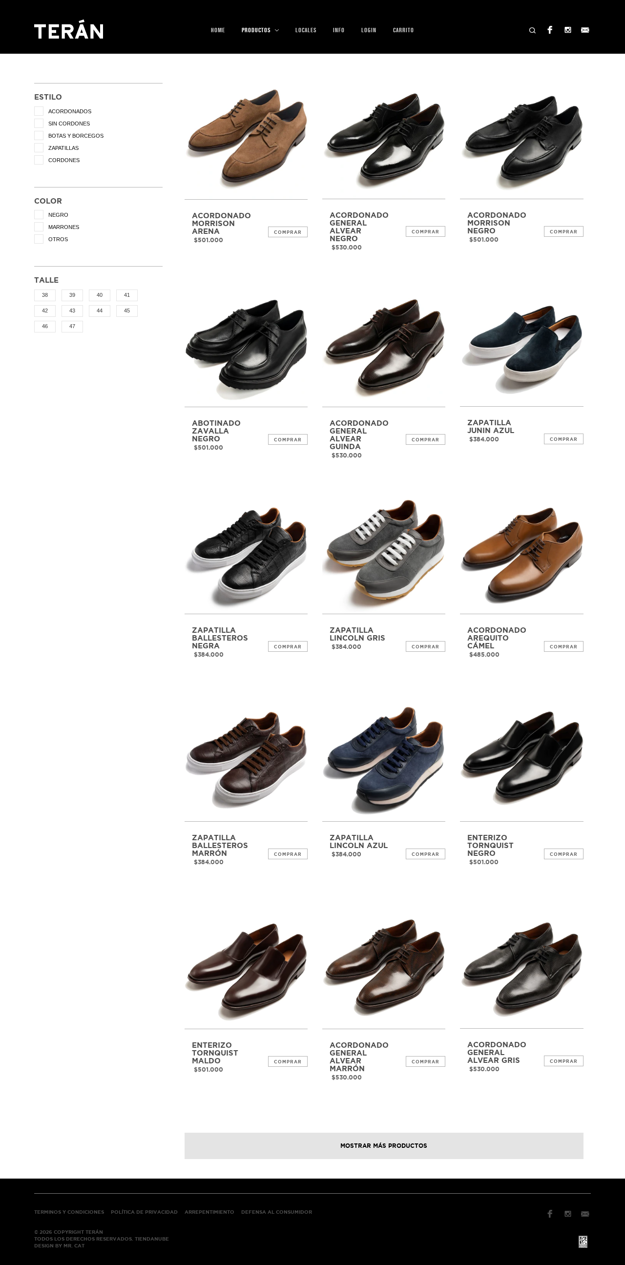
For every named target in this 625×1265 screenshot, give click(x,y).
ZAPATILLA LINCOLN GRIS (357, 634)
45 (127, 310)
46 (45, 326)
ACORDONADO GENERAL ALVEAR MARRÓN (359, 1057)
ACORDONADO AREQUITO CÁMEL (496, 638)
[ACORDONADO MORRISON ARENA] (246, 137)
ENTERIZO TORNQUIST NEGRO (490, 845)
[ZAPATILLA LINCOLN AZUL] (383, 759)
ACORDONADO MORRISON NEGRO (496, 223)
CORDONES (64, 160)
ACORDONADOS (69, 111)
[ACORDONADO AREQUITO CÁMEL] (521, 552)
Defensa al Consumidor (276, 1212)
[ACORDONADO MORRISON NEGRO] (521, 137)
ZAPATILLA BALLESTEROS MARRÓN (220, 845)
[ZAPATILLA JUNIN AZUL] (521, 344)
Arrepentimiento (209, 1212)
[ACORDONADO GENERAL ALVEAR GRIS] (521, 967)
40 (100, 295)
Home (218, 30)
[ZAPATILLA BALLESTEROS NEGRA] (246, 552)
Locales (305, 30)
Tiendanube (152, 1239)
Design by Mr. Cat (59, 1245)
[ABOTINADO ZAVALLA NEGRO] (246, 345)
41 (127, 295)
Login (368, 30)
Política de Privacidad (144, 1212)
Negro (58, 215)
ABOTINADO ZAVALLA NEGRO (216, 431)
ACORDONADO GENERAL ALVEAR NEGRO (359, 227)
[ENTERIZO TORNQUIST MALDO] (246, 967)
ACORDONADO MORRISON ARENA (221, 223)
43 (72, 310)
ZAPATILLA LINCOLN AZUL (359, 842)
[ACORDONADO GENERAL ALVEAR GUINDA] (383, 345)
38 (45, 295)
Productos (257, 30)
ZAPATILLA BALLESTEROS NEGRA (220, 638)
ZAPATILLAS (63, 148)
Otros (58, 239)
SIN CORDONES (69, 123)
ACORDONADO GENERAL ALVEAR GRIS (496, 1052)
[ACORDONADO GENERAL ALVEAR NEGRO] (383, 137)
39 (72, 295)
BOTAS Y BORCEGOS (76, 136)
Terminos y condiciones (69, 1212)
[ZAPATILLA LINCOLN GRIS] (383, 552)
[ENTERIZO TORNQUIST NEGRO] (521, 759)
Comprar (288, 232)
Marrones (63, 227)
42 (45, 310)
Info (339, 30)
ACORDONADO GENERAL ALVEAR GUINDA (359, 435)
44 (100, 310)
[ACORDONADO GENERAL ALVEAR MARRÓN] (383, 967)
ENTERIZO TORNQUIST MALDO (215, 1053)
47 (72, 326)
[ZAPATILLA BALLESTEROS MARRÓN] (246, 759)
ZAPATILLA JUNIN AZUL (490, 427)
